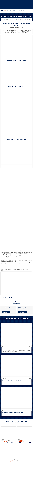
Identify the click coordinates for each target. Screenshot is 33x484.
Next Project (22, 312)
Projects (14, 10)
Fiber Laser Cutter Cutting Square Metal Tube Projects (13, 380)
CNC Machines (9, 10)
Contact (29, 10)
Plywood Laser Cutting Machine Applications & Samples (13, 412)
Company (24, 10)
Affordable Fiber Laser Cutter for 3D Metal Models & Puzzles (16, 16)
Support (18, 10)
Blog (21, 10)
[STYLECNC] (3, 10)
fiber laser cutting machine (6, 252)
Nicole (23, 27)
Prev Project (6, 312)
